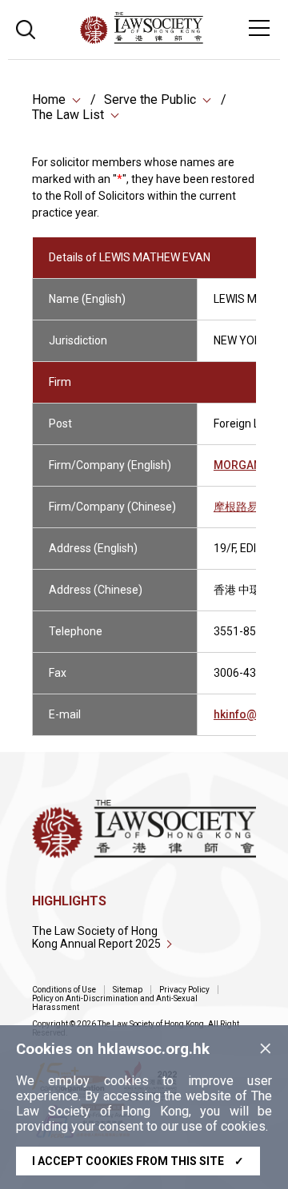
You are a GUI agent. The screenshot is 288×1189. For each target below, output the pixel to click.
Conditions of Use (64, 989)
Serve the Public (150, 99)
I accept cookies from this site (138, 1161)
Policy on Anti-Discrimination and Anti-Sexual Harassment (115, 1003)
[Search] (25, 27)
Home (49, 99)
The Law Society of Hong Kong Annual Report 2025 (96, 937)
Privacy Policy (184, 989)
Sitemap (127, 989)
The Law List (68, 114)
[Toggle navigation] (259, 28)
